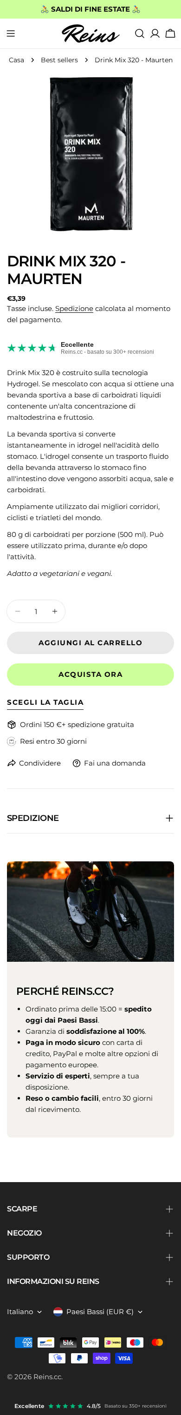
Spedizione (74, 308)
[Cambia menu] (10, 33)
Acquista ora (90, 674)
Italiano (20, 1311)
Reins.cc (47, 1376)
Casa (16, 60)
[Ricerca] (139, 33)
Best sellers (59, 60)
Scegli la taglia (45, 702)
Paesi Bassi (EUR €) (100, 1311)
